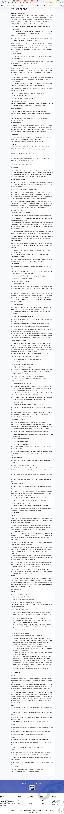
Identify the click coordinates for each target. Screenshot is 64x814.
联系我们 (42, 800)
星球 (13, 2)
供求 (20, 2)
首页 (9, 2)
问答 (24, 2)
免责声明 (42, 801)
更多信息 (51, 5)
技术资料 (18, 803)
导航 (31, 2)
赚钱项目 (18, 800)
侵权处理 (42, 803)
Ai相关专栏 (36, 5)
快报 (27, 2)
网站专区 (44, 5)
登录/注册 (61, 2)
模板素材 (18, 801)
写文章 (62, 5)
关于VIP (30, 803)
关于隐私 (30, 801)
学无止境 (23, 810)
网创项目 (7, 5)
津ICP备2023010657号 (48, 810)
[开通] (56, 2)
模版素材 (14, 5)
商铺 (16, 2)
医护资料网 (22, 5)
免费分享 (29, 5)
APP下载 (35, 2)
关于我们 (30, 800)
